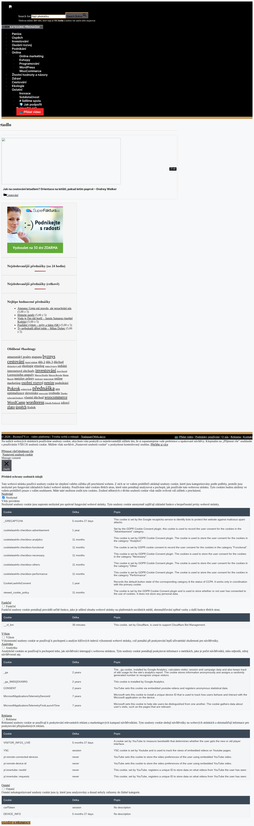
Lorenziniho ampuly (20, 375)
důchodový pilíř (14, 366)
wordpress (35, 402)
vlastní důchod (34, 397)
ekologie (27, 366)
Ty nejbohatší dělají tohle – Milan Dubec (41, 328)
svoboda (54, 393)
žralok (31, 407)
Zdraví (16, 78)
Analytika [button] (7, 644)
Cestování (19, 82)
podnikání (61, 383)
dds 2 (41, 362)
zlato (11, 407)
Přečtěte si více (159, 444)
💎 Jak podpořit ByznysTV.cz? (29, 106)
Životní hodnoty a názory (30, 75)
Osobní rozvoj (22, 45)
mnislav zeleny (24, 378)
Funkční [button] (6, 602)
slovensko (31, 393)
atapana (37, 357)
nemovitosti (49, 379)
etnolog (39, 366)
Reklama (236, 436)
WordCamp (16, 402)
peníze (49, 382)
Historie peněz (25, 315)
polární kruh (26, 389)
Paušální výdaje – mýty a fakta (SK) (38, 325)
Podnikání (19, 49)
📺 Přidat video (30, 112)
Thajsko (64, 393)
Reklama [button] (6, 715)
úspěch (21, 407)
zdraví (65, 402)
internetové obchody (21, 371)
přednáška (43, 388)
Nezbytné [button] (7, 493)
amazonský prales (19, 357)
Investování (20, 41)
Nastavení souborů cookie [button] (17, 454)
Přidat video (186, 436)
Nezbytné (11, 497)
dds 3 (49, 362)
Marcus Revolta (55, 375)
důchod (59, 362)
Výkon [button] (5, 633)
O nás (225, 436)
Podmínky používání (207, 436)
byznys (49, 356)
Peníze (16, 34)
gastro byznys (51, 366)
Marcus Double (41, 375)
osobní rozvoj (32, 382)
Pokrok (13, 388)
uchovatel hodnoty (15, 398)
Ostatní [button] (5, 785)
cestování (15, 361)
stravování (43, 393)
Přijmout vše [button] (8, 451)
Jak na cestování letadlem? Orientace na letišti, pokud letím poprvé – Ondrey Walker (60, 189)
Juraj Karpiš (62, 371)
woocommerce (55, 397)
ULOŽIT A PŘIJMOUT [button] (15, 822)
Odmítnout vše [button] (24, 451)
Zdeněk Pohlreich (52, 403)
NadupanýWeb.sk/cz (93, 436)
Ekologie (18, 86)
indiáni (62, 366)
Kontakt (248, 436)
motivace (39, 379)
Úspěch (17, 37)
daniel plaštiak (31, 362)
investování (45, 370)
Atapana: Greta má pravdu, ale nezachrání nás (44, 308)
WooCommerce (30, 71)
